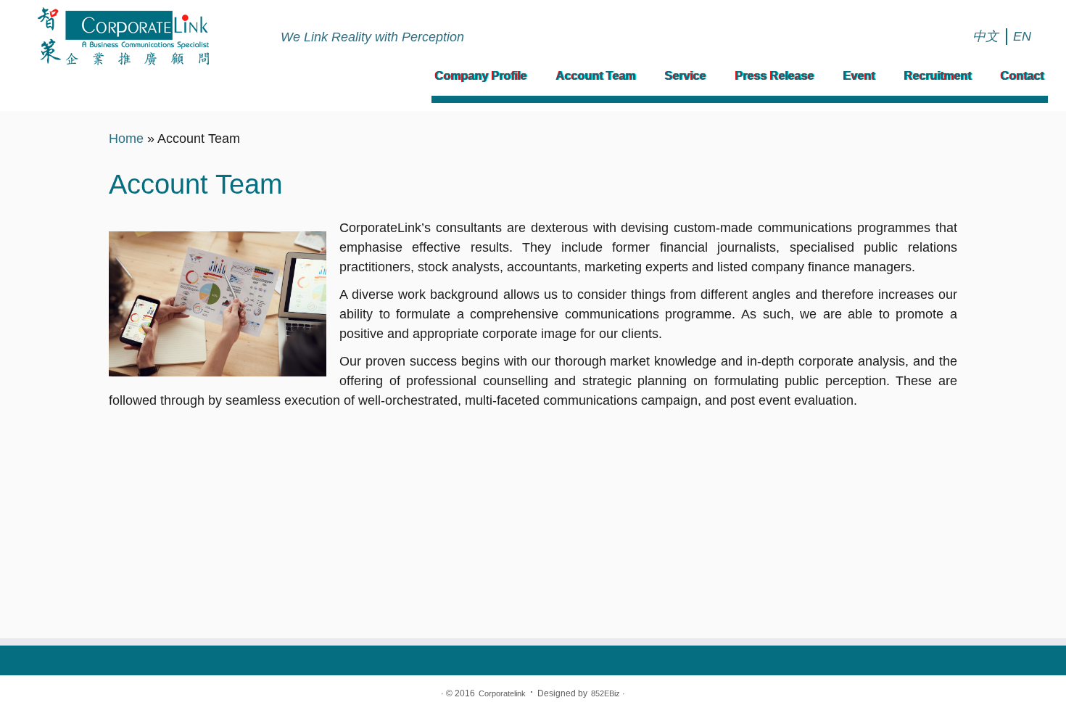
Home (126, 138)
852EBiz (605, 693)
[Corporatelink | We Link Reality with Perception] (123, 36)
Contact (1022, 76)
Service (685, 76)
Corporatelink (502, 693)
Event (859, 76)
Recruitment (938, 76)
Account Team (596, 76)
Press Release (774, 76)
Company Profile (481, 76)
